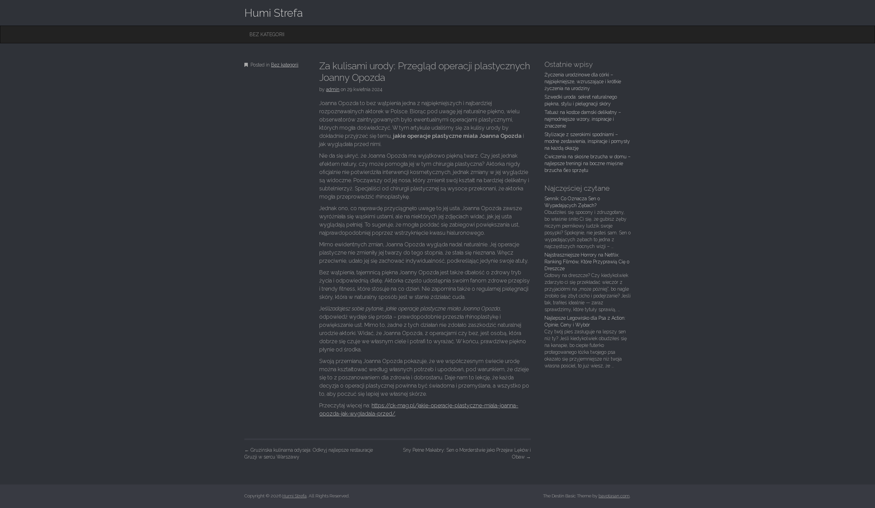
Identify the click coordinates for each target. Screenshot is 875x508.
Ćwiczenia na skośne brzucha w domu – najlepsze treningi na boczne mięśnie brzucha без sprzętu (587, 163)
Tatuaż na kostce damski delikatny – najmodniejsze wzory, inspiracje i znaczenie (582, 119)
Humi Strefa (273, 12)
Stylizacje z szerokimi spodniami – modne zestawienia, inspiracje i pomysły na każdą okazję (587, 141)
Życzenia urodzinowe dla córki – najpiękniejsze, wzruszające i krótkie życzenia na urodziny (582, 81)
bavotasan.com (614, 495)
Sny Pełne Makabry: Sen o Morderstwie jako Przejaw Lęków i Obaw (467, 453)
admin (332, 89)
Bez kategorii (267, 34)
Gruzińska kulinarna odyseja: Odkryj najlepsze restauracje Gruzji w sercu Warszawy (308, 453)
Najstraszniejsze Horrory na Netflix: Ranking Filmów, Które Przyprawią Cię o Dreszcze (586, 261)
